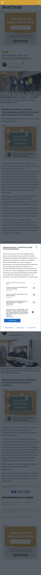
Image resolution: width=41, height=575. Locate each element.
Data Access (20, 327)
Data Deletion (9, 327)
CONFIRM (12, 320)
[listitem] (20, 283)
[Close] (37, 247)
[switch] (33, 288)
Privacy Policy (31, 327)
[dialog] (20, 287)
